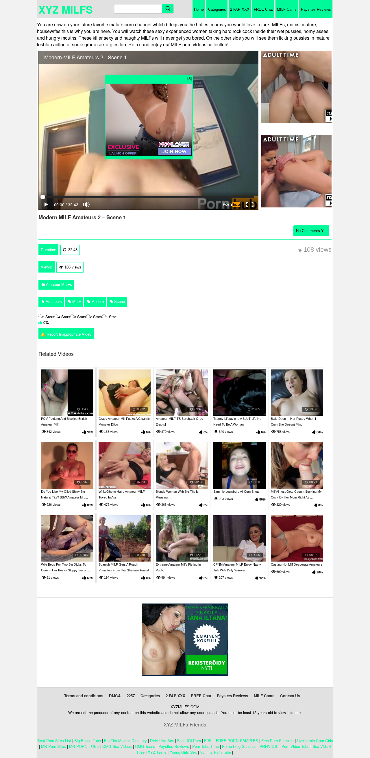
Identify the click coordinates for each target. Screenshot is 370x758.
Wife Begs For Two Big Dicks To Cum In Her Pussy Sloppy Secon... (65, 567)
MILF (76, 301)
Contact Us (290, 695)
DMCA (115, 695)
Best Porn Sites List (54, 740)
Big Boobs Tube (87, 740)
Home (199, 9)
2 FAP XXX (239, 9)
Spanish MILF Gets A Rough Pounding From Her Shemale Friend (124, 567)
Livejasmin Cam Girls (315, 740)
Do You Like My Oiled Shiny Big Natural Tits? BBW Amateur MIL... (64, 494)
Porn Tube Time (205, 746)
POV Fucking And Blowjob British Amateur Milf (64, 421)
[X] (189, 78)
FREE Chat (263, 9)
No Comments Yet (311, 231)
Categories (217, 9)
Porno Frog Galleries (239, 746)
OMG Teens (145, 746)
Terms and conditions (83, 695)
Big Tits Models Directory (125, 740)
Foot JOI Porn (189, 740)
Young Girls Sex (183, 752)
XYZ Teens (157, 752)
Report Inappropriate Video (69, 334)
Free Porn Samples (277, 740)
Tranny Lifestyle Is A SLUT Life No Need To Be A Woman (237, 421)
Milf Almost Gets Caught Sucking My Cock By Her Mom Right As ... (296, 494)
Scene (119, 301)
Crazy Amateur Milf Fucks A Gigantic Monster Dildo (124, 421)
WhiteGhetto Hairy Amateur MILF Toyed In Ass (122, 494)
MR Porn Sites (53, 746)
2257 (131, 695)
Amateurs (53, 301)
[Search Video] (167, 8)
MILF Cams (287, 9)
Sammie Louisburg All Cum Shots (236, 491)
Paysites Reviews (316, 9)
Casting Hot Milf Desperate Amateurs (297, 564)
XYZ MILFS (65, 9)
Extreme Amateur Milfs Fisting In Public (178, 567)
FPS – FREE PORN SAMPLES (231, 740)
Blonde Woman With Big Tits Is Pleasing (177, 494)
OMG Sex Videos (117, 746)
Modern (97, 301)
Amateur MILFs (58, 284)
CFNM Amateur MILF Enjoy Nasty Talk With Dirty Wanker (237, 567)
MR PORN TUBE (84, 746)
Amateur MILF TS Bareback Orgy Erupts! (179, 421)
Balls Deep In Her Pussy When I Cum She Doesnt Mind (293, 421)
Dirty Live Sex (162, 740)
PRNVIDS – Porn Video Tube (284, 746)
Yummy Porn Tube (215, 752)
